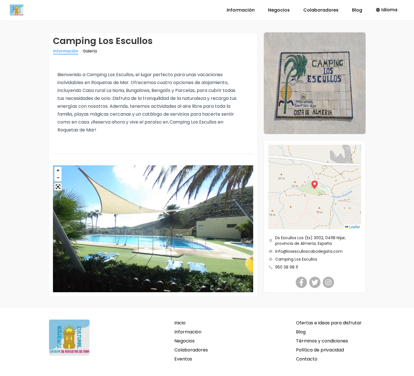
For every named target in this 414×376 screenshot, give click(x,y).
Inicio (180, 323)
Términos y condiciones (322, 341)
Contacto (306, 359)
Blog (357, 10)
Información (241, 10)
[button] (314, 187)
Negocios (279, 10)
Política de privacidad (320, 350)
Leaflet (354, 226)
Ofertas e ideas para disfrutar (329, 323)
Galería (90, 51)
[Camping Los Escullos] (301, 282)
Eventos (183, 359)
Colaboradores (321, 10)
